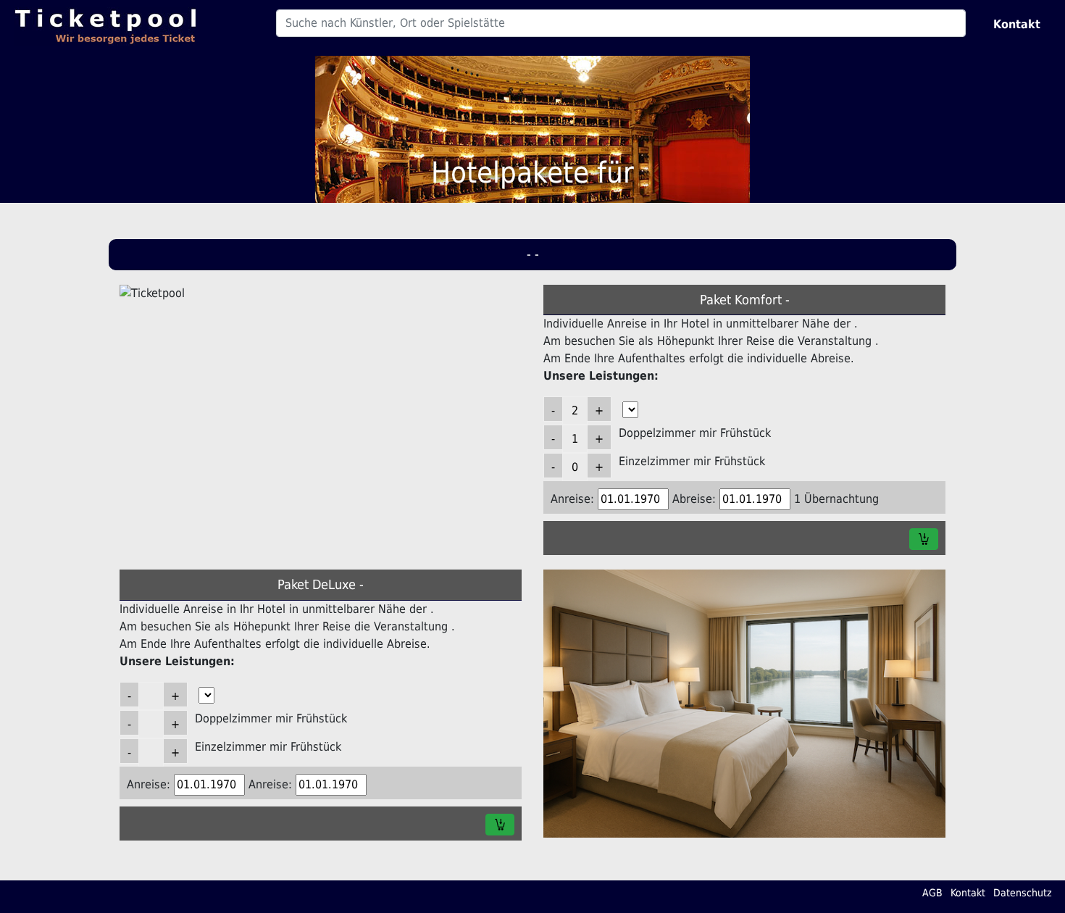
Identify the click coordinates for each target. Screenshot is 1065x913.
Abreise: (694, 499)
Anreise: (572, 499)
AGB (932, 893)
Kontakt (1016, 24)
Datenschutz (1022, 893)
